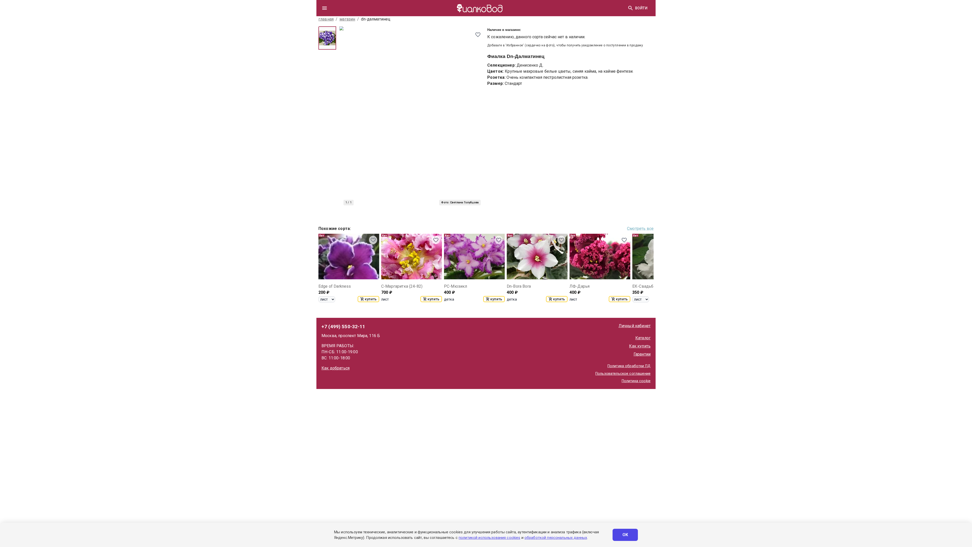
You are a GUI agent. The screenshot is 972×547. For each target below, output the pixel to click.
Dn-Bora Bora (519, 286)
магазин (347, 19)
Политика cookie (636, 381)
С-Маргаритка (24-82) (401, 286)
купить (371, 299)
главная (326, 19)
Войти (641, 8)
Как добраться (335, 368)
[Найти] (630, 8)
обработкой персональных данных (555, 537)
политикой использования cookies (489, 537)
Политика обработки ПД (629, 366)
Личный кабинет (635, 325)
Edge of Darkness (334, 286)
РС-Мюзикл (455, 286)
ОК (625, 534)
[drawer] (324, 8)
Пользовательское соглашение (623, 374)
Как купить (640, 346)
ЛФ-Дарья (580, 286)
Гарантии (642, 354)
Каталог (643, 338)
